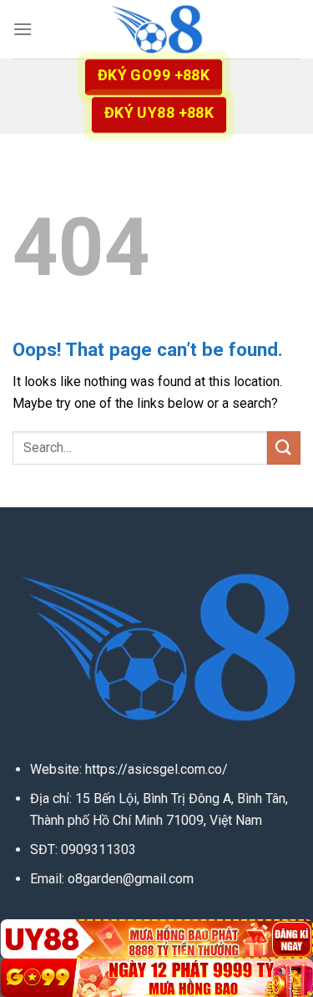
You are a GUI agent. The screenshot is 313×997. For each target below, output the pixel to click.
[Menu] (23, 28)
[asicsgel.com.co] (156, 29)
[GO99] (156, 978)
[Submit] (283, 447)
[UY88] (156, 938)
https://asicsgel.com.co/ (156, 769)
